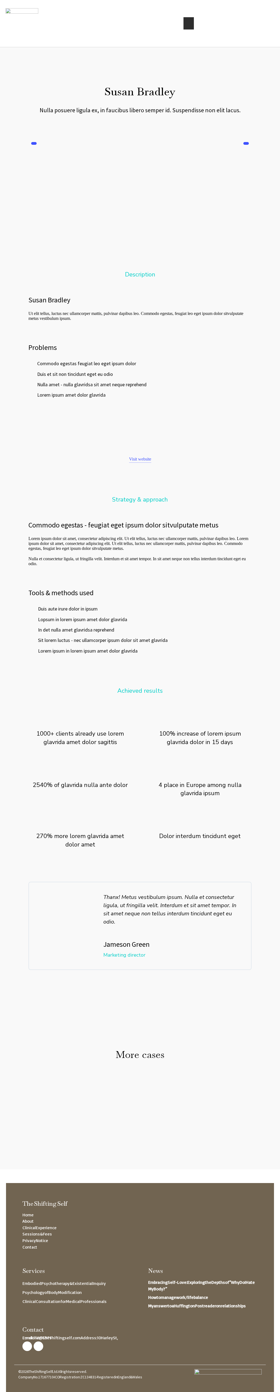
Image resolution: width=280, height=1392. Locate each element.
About (28, 1221)
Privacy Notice (35, 1240)
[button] (188, 23)
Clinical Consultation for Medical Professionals (64, 1301)
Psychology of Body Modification (52, 1292)
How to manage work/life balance (178, 1297)
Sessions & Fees (37, 1234)
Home (28, 1214)
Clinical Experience (39, 1227)
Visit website (140, 459)
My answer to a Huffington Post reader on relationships (197, 1305)
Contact (29, 1247)
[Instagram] (27, 1346)
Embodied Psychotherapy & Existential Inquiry (64, 1283)
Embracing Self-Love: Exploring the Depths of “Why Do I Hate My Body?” (201, 1285)
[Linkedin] (38, 1346)
